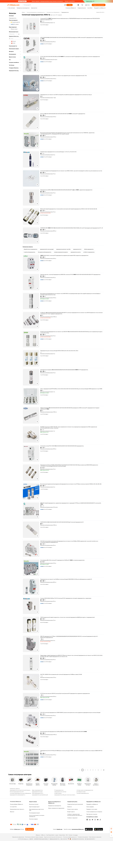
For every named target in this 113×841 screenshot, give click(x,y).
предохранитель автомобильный (40, 794)
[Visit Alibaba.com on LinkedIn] (90, 819)
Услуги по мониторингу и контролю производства (36, 816)
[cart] (82, 5)
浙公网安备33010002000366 (78, 839)
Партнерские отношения (91, 814)
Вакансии (12, 811)
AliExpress (38, 835)
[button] (65, 5)
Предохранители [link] (65, 12)
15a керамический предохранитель (44, 252)
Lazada (56, 835)
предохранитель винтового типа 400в (63, 249)
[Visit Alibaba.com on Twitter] (92, 819)
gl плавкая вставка (81, 791)
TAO (67, 835)
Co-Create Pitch (13, 806)
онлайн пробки (58, 793)
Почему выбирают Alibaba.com (16, 804)
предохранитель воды (37, 791)
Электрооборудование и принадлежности (36, 12)
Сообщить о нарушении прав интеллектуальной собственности (74, 815)
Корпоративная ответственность (17, 809)
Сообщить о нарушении (72, 817)
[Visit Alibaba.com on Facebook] (87, 819)
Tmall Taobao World (50, 835)
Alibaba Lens (17, 829)
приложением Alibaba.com (78, 829)
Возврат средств (71, 811)
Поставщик (46, 24)
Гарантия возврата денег (34, 806)
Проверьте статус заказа (91, 809)
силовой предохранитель (83, 793)
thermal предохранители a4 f (17, 791)
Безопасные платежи (33, 804)
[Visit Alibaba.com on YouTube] (97, 819)
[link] (111, 828)
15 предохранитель (58, 790)
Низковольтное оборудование (53, 12)
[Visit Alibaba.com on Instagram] (95, 819)
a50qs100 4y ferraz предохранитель (30, 249)
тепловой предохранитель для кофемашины (20, 793)
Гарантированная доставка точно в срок (36, 810)
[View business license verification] (68, 839)
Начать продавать (90, 806)
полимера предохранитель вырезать (61, 252)
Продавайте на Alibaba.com (92, 804)
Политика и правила (33, 819)
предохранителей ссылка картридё (46, 249)
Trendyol (70, 835)
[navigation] (14, 391)
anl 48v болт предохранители (88, 252)
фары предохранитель (37, 790)
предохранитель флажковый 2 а (17, 794)
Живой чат (69, 806)
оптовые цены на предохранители (85, 790)
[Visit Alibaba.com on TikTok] (100, 819)
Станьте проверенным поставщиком (94, 811)
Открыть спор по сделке (72, 809)
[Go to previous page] (79, 770)
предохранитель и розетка (76, 252)
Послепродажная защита (34, 812)
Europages (75, 835)
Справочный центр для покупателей (75, 804)
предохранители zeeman (60, 791)
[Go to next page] (101, 770)
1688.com (43, 835)
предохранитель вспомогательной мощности (20, 790)
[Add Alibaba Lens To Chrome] (29, 829)
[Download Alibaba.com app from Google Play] (98, 829)
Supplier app (59, 829)
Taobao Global (62, 835)
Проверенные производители (54, 805)
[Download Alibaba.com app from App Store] (89, 829)
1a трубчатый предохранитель (29, 252)
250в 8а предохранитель (89, 249)
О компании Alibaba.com (15, 801)
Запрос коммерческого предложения (56, 808)
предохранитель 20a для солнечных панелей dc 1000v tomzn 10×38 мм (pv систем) (65, 794)
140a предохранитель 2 (37, 793)
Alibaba (23, 12)
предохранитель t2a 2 (77, 249)
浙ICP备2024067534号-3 (90, 839)
